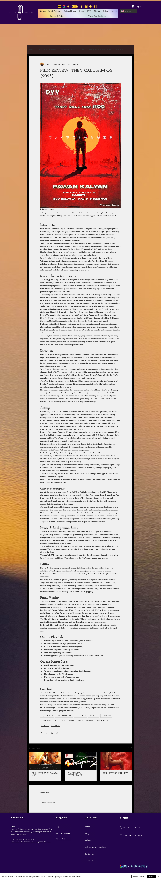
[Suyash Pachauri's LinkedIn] (77, 6)
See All (130, 748)
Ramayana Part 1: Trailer (72, 49)
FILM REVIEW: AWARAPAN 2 (75, 774)
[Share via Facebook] (41, 733)
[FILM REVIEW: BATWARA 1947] (45, 761)
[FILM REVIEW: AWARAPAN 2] (81, 761)
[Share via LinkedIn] (52, 733)
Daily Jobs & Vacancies (100, 49)
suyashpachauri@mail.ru (132, 835)
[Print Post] (63, 733)
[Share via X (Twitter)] (47, 733)
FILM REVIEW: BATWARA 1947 (45, 774)
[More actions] (120, 64)
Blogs (31, 49)
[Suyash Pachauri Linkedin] (132, 866)
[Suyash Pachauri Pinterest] (135, 866)
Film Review (94, 716)
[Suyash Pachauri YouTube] (139, 866)
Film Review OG (102, 720)
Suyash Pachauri (47, 716)
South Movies (55, 726)
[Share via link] (57, 733)
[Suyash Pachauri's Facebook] (81, 6)
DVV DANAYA (60, 720)
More (118, 49)
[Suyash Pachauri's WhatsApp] (94, 6)
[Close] (158, 876)
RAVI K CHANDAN (76, 720)
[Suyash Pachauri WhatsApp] (143, 866)
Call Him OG (106, 716)
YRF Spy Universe (47, 49)
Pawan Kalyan (46, 720)
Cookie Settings (138, 876)
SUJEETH (89, 720)
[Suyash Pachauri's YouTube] (86, 6)
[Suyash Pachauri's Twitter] (68, 6)
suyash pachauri (80, 716)
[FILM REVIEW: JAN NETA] (116, 761)
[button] (97, 11)
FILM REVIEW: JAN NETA (115, 773)
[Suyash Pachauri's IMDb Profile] (59, 6)
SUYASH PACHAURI (64, 716)
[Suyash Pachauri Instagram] (125, 866)
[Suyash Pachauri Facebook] (146, 866)
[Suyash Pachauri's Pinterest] (90, 6)
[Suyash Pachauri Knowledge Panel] (121, 866)
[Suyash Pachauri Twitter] (128, 866)
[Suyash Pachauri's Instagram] (73, 6)
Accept (151, 876)
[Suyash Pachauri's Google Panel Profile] (64, 6)
